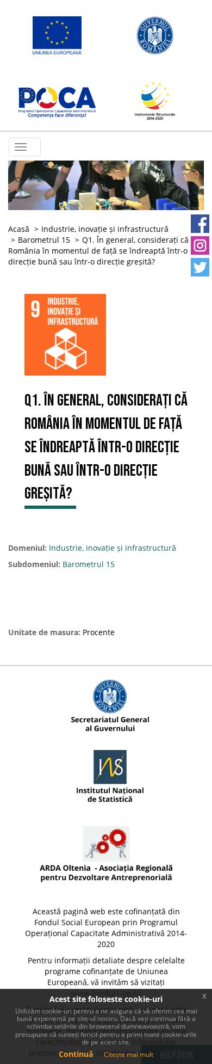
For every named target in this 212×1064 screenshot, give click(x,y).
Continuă (76, 1054)
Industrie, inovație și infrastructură (105, 229)
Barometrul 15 (44, 240)
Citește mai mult (128, 1054)
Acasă (18, 229)
